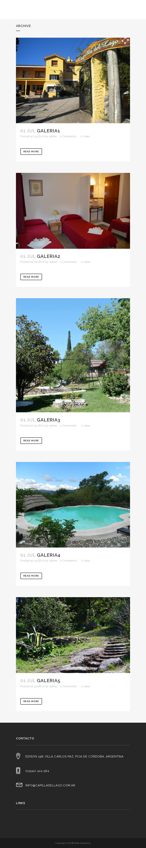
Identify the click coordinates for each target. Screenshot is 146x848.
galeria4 (48, 555)
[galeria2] (73, 211)
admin (53, 136)
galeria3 (48, 420)
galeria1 (48, 131)
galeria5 (48, 680)
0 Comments (68, 136)
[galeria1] (73, 80)
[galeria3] (73, 355)
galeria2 (48, 256)
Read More (31, 151)
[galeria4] (73, 505)
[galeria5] (73, 635)
